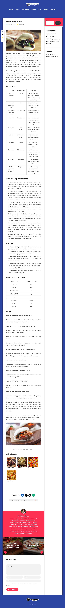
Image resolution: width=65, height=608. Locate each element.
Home (11, 9)
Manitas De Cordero (51, 33)
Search (47, 20)
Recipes (17, 9)
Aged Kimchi (49, 34)
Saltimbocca (54, 56)
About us (45, 9)
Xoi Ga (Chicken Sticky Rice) (53, 40)
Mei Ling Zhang (23, 516)
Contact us (53, 9)
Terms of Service (36, 9)
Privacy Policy (25, 9)
